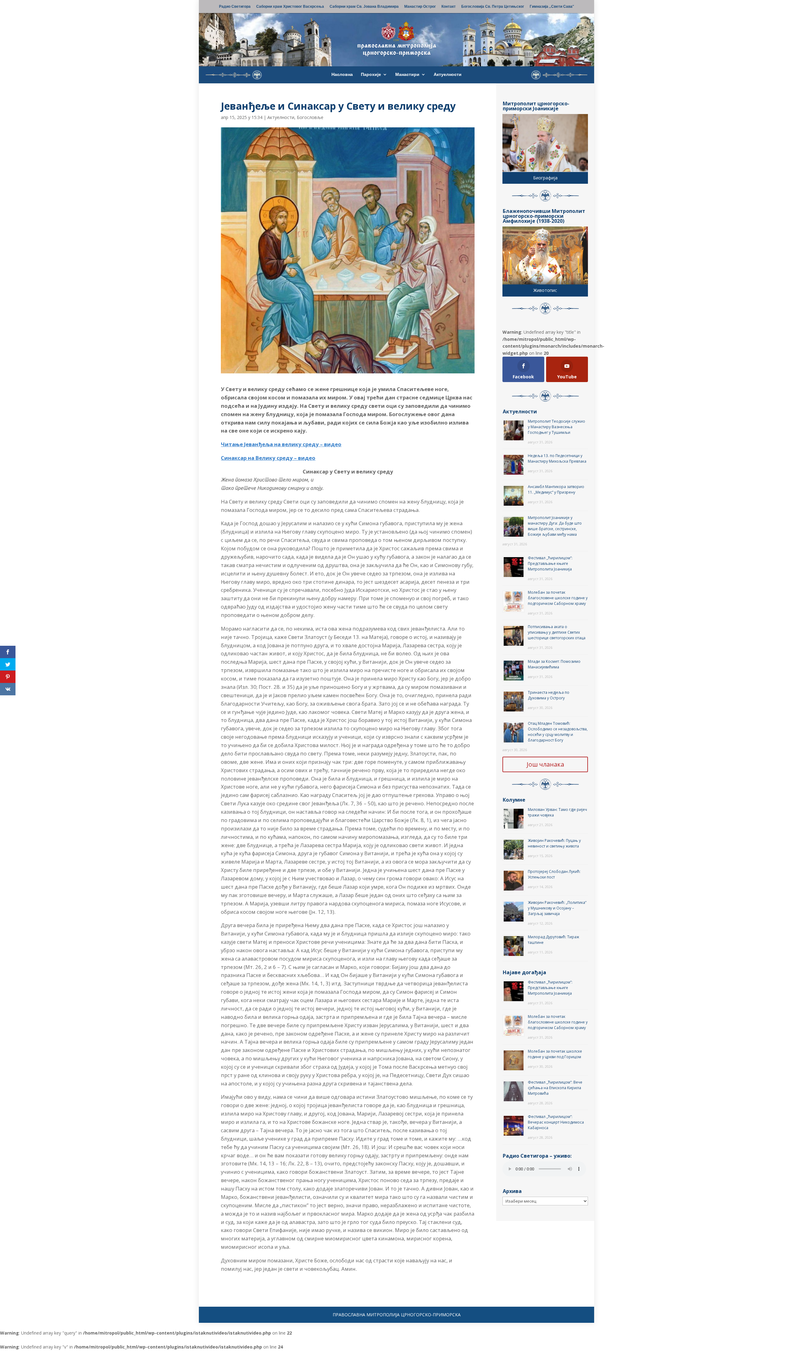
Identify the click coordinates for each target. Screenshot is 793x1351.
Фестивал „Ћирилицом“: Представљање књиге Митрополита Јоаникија (550, 563)
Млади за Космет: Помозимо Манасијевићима (554, 664)
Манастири (407, 74)
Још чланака (545, 764)
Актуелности (448, 74)
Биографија (545, 178)
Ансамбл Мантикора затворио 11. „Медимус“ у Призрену (556, 489)
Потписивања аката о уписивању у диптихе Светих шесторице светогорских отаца (556, 632)
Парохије (371, 74)
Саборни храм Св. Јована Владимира (364, 7)
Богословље (310, 117)
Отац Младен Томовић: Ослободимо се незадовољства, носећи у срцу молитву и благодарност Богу (558, 732)
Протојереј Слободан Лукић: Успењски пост (554, 874)
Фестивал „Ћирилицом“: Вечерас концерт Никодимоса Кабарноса (556, 1122)
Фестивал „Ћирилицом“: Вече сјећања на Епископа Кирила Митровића (555, 1088)
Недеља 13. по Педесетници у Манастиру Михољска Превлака (557, 458)
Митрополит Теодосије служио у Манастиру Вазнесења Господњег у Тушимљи (556, 427)
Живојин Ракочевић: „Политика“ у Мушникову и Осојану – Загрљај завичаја (557, 908)
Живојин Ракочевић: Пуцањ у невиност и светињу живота (554, 843)
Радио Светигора (235, 7)
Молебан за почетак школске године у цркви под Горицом (555, 1054)
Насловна (342, 74)
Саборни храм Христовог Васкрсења (290, 7)
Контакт (448, 7)
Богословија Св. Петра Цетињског (492, 7)
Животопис (545, 290)
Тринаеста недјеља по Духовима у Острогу (548, 695)
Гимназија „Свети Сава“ (552, 7)
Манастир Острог (420, 7)
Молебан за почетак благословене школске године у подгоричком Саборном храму (558, 598)
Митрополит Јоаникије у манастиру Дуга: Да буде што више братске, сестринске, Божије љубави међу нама (555, 526)
